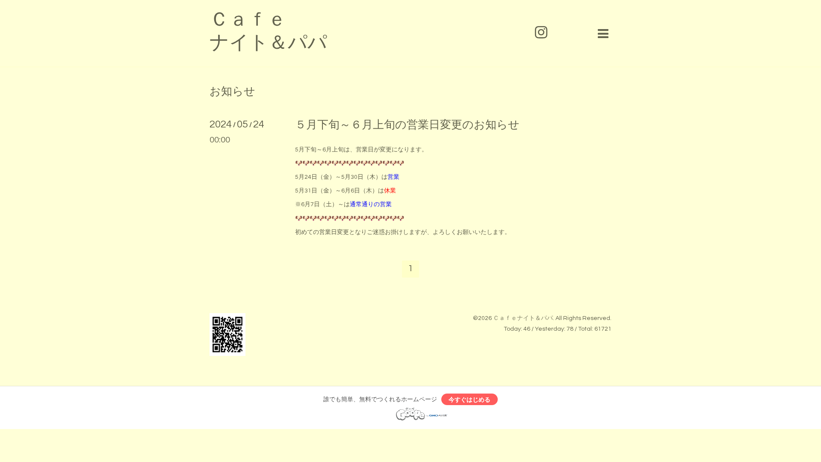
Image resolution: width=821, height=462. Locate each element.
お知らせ (232, 91)
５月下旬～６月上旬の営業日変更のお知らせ (407, 124)
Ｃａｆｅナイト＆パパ (523, 318)
